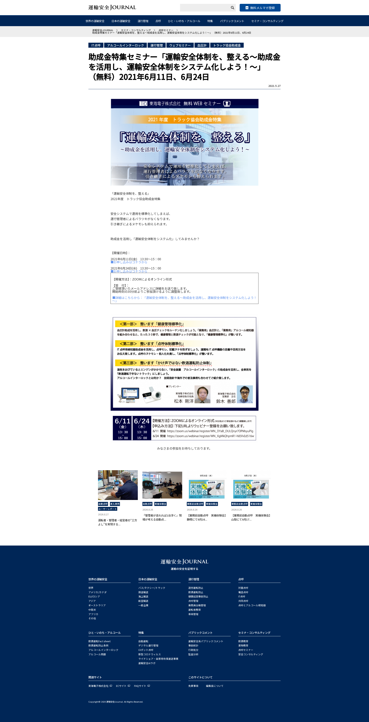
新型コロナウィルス (149, 654)
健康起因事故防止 (198, 596)
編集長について (215, 686)
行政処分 (193, 650)
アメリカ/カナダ (97, 592)
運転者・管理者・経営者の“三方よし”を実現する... (117, 522)
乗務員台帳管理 (197, 605)
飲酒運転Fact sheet (99, 641)
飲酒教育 (243, 641)
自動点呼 (103, 503)
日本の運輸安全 (120, 21)
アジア (92, 601)
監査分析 (193, 654)
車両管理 (193, 614)
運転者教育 (194, 609)
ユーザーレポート (107, 508)
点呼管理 (193, 601)
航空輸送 (143, 601)
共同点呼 (243, 601)
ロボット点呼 (145, 650)
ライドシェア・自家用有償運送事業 (158, 658)
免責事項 (193, 686)
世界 (90, 588)
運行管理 (143, 21)
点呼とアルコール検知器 (252, 605)
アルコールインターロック (125, 45)
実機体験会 (160, 503)
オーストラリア (97, 605)
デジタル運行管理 (148, 645)
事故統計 (193, 645)
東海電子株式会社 (98, 686)
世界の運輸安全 (95, 21)
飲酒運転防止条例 (98, 645)
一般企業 (143, 605)
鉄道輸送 (143, 592)
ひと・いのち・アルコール (184, 21)
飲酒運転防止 (195, 592)
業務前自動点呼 (195, 503)
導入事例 (115, 503)
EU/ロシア (94, 596)
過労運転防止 (195, 588)
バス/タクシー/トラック (151, 588)
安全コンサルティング (250, 654)
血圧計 (202, 45)
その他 (92, 618)
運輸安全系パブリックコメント (205, 641)
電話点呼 (243, 592)
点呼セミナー (245, 650)
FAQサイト (140, 686)
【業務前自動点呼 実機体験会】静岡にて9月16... (206, 517)
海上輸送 (143, 596)
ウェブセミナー (180, 45)
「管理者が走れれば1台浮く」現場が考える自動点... (162, 517)
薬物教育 (243, 645)
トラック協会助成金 (227, 45)
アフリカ (93, 614)
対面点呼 (243, 588)
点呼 (158, 21)
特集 (210, 21)
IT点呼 (96, 45)
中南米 (92, 609)
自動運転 (143, 641)
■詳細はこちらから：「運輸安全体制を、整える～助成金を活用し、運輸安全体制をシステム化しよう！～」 (184, 299)
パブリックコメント (232, 21)
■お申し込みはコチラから (129, 262)
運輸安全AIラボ (146, 663)
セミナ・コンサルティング (267, 21)
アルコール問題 (97, 654)
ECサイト (121, 686)
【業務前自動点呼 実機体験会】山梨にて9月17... (250, 517)
